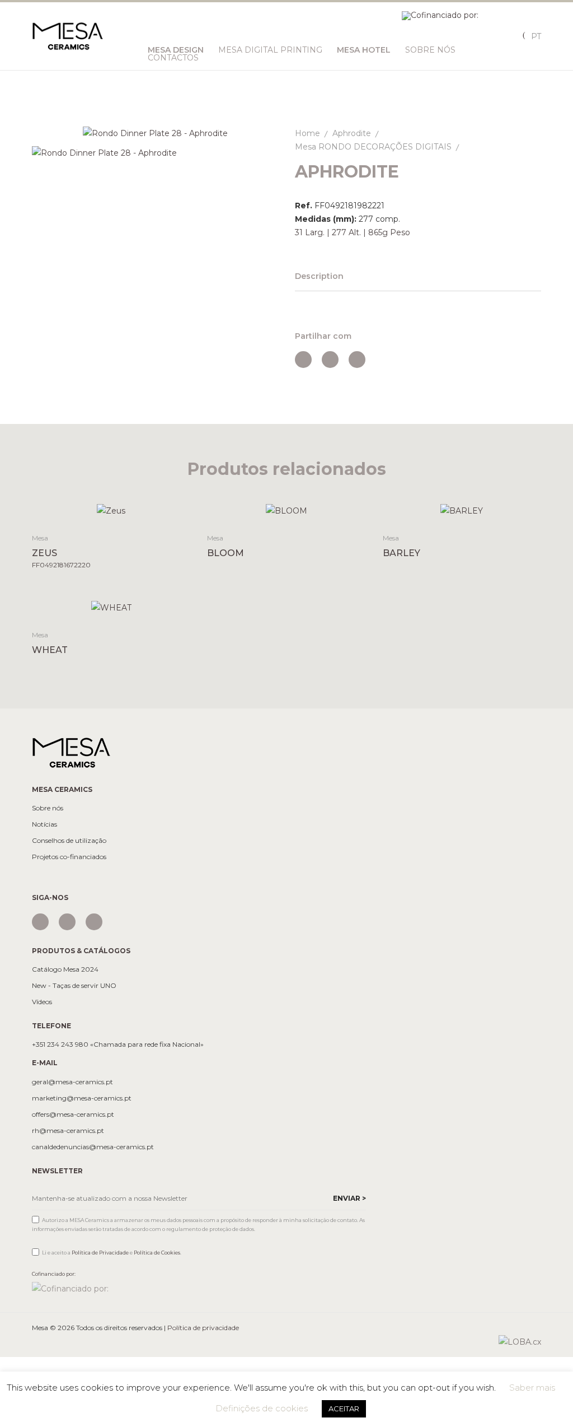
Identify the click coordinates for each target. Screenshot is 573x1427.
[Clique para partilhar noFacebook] (303, 359)
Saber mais (532, 1387)
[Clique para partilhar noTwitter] (330, 359)
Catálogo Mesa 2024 (65, 969)
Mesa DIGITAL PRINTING (270, 50)
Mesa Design (176, 50)
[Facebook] (67, 921)
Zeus (44, 553)
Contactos (173, 58)
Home (307, 133)
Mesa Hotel (364, 50)
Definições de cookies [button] (261, 1408)
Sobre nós (47, 808)
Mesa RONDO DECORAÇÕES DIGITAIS (373, 147)
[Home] (71, 752)
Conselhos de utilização (69, 840)
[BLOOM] (286, 510)
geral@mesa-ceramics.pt (72, 1082)
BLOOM (225, 553)
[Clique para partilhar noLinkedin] (357, 359)
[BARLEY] (462, 510)
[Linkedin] (94, 921)
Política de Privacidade (100, 1252)
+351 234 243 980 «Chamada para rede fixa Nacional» (118, 1044)
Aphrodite (351, 133)
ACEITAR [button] (343, 1408)
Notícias (44, 824)
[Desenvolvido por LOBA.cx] (520, 1341)
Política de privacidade (203, 1327)
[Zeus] (111, 510)
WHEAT (50, 650)
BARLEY (401, 553)
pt (536, 36)
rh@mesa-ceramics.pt (68, 1130)
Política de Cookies (157, 1252)
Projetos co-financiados (69, 857)
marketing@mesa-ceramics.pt (81, 1098)
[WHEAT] (111, 607)
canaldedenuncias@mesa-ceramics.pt (93, 1147)
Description (319, 276)
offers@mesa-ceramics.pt (73, 1114)
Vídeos (42, 1002)
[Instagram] (40, 921)
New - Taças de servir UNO (74, 985)
